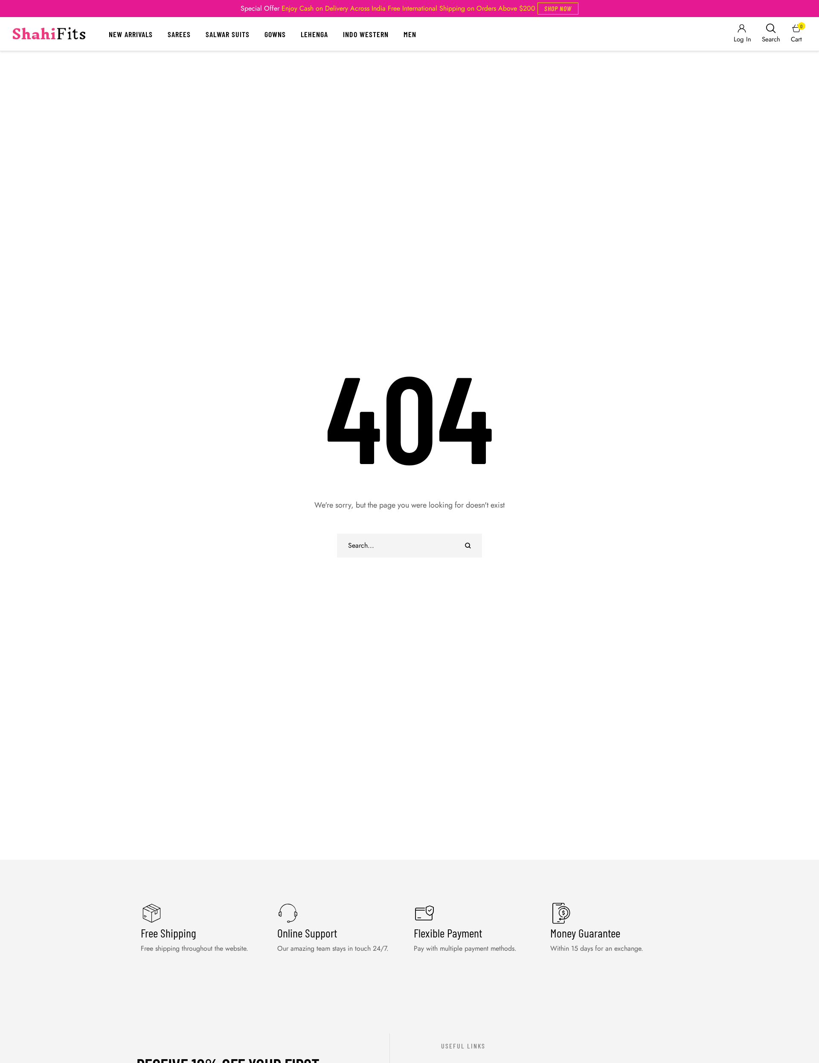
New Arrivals (131, 34)
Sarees (179, 34)
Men (410, 34)
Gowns (275, 34)
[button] (557, 9)
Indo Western (366, 34)
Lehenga (314, 34)
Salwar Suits (228, 34)
